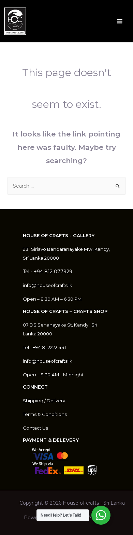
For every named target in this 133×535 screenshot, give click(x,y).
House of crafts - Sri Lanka (94, 503)
